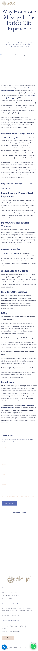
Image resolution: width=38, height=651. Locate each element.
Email (4, 474)
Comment (5, 447)
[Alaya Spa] (8, 3)
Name (4, 464)
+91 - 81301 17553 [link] (12, 592)
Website (4, 484)
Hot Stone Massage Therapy (20, 46)
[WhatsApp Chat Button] (33, 646)
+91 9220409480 (15, 631)
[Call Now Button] (4, 647)
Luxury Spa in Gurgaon (12, 44)
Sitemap (33, 643)
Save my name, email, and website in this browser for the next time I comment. (18, 497)
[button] (8, 638)
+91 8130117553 (14, 615)
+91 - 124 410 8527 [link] (7, 598)
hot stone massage (11, 43)
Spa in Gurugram (25, 44)
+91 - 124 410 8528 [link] (13, 595)
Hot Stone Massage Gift (25, 43)
